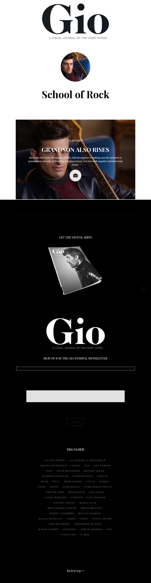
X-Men (84, 534)
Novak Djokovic (51, 518)
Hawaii (105, 481)
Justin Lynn (55, 492)
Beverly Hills (94, 470)
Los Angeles (96, 497)
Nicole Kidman (90, 513)
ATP (87, 465)
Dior (44, 481)
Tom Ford (69, 534)
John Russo (71, 486)
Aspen (75, 465)
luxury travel (64, 502)
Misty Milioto (92, 508)
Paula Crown (102, 518)
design (103, 476)
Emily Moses (73, 481)
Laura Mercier (56, 497)
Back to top (74, 571)
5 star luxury (55, 460)
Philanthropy (59, 524)
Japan (54, 486)
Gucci (91, 481)
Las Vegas (96, 492)
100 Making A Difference (87, 460)
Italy (42, 486)
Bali (49, 470)
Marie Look (88, 502)
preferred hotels (88, 524)
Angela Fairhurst (53, 465)
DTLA (56, 481)
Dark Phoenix (83, 476)
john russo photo (98, 486)
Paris (84, 518)
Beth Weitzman (68, 470)
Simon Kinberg (92, 529)
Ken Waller (76, 492)
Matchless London (62, 508)
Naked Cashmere (62, 513)
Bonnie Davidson (55, 476)
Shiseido (69, 529)
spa (109, 529)
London (77, 497)
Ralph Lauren (49, 529)
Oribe (71, 518)
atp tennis (102, 465)
